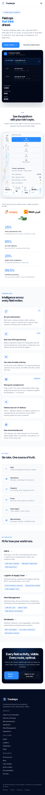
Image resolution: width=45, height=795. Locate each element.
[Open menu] (41, 3)
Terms (12, 790)
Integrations (7, 731)
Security (6, 774)
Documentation (8, 770)
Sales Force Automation (11, 715)
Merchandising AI (9, 721)
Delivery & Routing (9, 718)
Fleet (4, 749)
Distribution (7, 725)
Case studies (7, 764)
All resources (7, 757)
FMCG (5, 739)
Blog (4, 760)
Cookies (27, 790)
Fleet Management (9, 728)
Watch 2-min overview (29, 675)
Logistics (6, 742)
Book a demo (9, 45)
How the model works (31, 45)
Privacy (5, 790)
